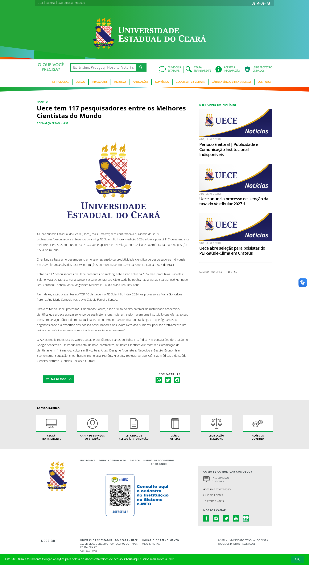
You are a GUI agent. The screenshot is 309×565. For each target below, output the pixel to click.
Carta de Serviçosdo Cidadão (92, 437)
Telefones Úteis (213, 501)
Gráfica (135, 460)
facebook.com (206, 518)
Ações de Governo (258, 437)
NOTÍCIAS (43, 102)
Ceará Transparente (51, 437)
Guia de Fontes (213, 495)
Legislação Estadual (216, 437)
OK (297, 559)
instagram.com (216, 518)
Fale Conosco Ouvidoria (220, 479)
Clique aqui (131, 559)
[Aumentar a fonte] (263, 3)
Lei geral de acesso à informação (134, 437)
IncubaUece (87, 460)
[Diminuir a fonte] (258, 3)
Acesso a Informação (217, 489)
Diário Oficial (175, 437)
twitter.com (226, 518)
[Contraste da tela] (268, 3)
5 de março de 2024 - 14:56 (52, 123)
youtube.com (236, 518)
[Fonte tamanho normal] (253, 3)
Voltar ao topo (56, 379)
